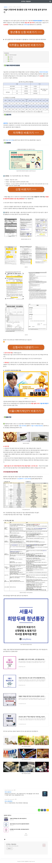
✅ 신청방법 (10, 59)
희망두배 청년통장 (43, 72)
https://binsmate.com (9, 790)
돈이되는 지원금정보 (26, 1)
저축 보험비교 (8, 792)
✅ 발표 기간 (10, 61)
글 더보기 (26, 835)
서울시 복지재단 (22, 425)
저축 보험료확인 (8, 801)
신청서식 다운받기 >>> (26, 347)
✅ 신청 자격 (10, 57)
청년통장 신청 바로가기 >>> (26, 32)
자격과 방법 (26, 24)
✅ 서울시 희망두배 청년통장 (11, 54)
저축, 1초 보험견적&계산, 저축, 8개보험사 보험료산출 (16, 803)
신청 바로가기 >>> (26, 189)
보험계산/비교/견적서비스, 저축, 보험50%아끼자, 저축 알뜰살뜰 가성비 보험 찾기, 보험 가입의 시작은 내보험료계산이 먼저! (22, 794)
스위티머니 (10, 6)
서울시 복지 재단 (9, 140)
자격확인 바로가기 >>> (26, 132)
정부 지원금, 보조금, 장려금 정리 (12, 846)
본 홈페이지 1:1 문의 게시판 (24, 478)
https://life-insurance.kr (9, 799)
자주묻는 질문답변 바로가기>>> (26, 45)
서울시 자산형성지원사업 (37, 425)
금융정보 (5, 6)
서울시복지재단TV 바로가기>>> (26, 410)
